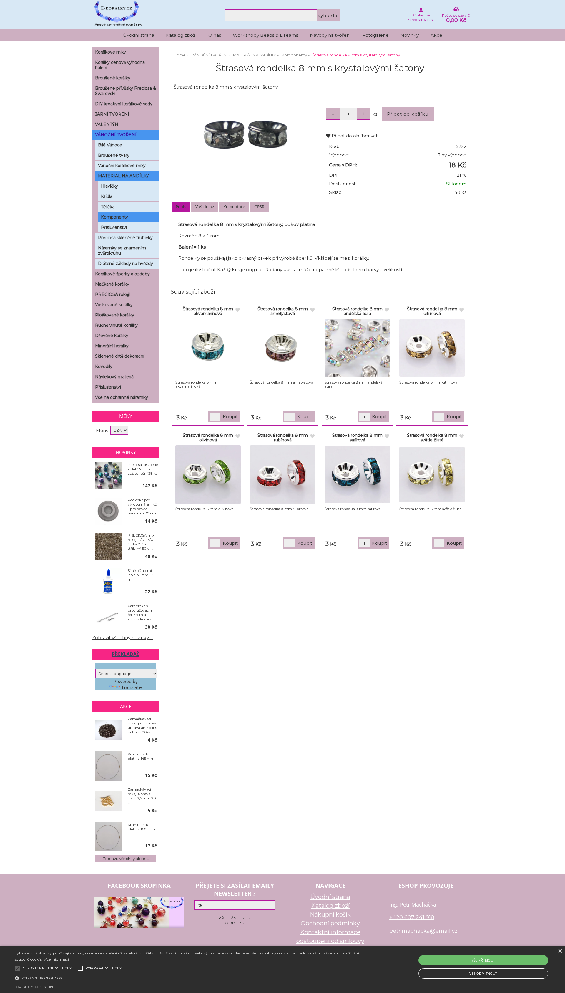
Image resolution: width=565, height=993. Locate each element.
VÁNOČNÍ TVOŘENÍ (116, 134)
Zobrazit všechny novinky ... (122, 637)
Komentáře (234, 206)
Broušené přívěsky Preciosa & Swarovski (125, 91)
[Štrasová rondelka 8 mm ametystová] (282, 348)
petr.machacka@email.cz (423, 930)
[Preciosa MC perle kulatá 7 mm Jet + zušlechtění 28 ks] (108, 476)
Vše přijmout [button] (483, 960)
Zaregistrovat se (420, 19)
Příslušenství (114, 227)
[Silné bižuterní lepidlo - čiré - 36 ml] (108, 582)
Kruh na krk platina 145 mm (141, 756)
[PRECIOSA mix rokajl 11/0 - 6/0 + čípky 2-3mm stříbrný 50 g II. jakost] (108, 547)
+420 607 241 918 (411, 917)
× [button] (560, 951)
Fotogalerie (376, 35)
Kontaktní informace (330, 932)
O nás (214, 35)
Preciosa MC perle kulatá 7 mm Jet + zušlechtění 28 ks (143, 469)
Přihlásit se (421, 15)
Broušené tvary (113, 155)
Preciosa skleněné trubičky (125, 237)
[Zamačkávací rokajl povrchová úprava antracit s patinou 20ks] (108, 730)
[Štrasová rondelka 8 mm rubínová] (282, 474)
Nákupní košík (330, 914)
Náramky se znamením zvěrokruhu (122, 250)
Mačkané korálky (112, 284)
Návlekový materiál (114, 376)
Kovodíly (103, 366)
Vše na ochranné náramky (121, 397)
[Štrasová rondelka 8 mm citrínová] (432, 348)
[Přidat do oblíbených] (237, 310)
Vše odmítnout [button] (483, 973)
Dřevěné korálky (111, 335)
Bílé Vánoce (110, 145)
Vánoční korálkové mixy (122, 165)
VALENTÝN (106, 124)
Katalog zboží (181, 35)
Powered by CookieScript (34, 987)
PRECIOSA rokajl (112, 294)
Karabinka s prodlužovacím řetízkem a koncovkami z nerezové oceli (140, 612)
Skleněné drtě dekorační (119, 356)
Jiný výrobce (452, 155)
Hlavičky (109, 186)
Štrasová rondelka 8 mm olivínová (208, 437)
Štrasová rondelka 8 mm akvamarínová (208, 311)
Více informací (56, 959)
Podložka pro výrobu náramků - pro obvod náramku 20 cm (142, 506)
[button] (189, 977)
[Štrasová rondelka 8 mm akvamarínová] (208, 348)
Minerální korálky (112, 346)
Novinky (410, 35)
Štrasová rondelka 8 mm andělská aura (357, 311)
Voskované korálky (114, 304)
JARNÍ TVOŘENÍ (112, 114)
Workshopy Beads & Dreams (265, 35)
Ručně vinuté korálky (116, 325)
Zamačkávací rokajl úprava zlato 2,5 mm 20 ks (142, 796)
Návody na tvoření (330, 35)
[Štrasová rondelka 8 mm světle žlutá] (432, 474)
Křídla (106, 196)
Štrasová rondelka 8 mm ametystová (282, 311)
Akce (436, 35)
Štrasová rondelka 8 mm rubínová (282, 437)
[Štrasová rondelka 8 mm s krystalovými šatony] (245, 135)
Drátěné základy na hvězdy (125, 263)
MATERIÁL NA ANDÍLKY (123, 176)
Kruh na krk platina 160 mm (141, 826)
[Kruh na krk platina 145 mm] (108, 766)
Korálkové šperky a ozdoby (122, 273)
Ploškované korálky (114, 315)
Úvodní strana (138, 35)
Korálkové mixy (110, 52)
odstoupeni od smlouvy (330, 940)
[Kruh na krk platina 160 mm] (108, 836)
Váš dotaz (204, 206)
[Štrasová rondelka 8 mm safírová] (357, 474)
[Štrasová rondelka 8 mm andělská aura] (357, 348)
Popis (181, 206)
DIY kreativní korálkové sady (123, 103)
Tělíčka (107, 206)
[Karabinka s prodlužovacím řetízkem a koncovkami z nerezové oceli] (108, 617)
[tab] (181, 207)
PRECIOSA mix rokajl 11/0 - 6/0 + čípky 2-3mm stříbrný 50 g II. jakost (142, 542)
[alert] (282, 969)
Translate (131, 687)
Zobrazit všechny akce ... (125, 858)
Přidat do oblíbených (354, 136)
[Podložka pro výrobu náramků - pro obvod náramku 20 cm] (108, 511)
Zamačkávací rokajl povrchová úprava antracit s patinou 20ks (142, 725)
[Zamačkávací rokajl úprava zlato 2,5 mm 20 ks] (108, 801)
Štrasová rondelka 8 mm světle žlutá (432, 437)
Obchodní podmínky (330, 923)
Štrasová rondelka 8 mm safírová (357, 437)
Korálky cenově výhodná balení (120, 65)
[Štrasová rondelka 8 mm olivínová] (208, 474)
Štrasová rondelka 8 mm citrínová (432, 311)
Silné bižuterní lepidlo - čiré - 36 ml (141, 575)
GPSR (259, 206)
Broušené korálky (112, 78)
